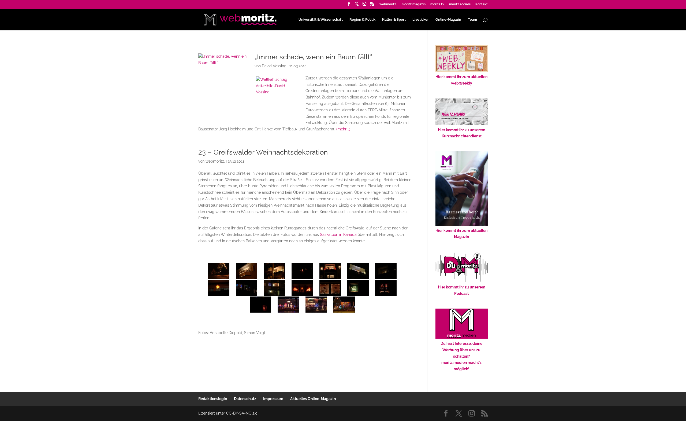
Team (472, 19)
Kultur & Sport (394, 19)
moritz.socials (460, 4)
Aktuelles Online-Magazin (313, 399)
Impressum (273, 399)
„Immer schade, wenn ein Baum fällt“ (313, 57)
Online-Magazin (448, 19)
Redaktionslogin (212, 399)
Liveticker (420, 19)
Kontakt (481, 4)
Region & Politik (362, 19)
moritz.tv (437, 4)
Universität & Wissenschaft (321, 19)
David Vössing (274, 66)
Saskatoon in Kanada (338, 234)
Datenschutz (245, 399)
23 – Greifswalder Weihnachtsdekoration (263, 152)
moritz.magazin (414, 4)
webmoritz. (388, 4)
